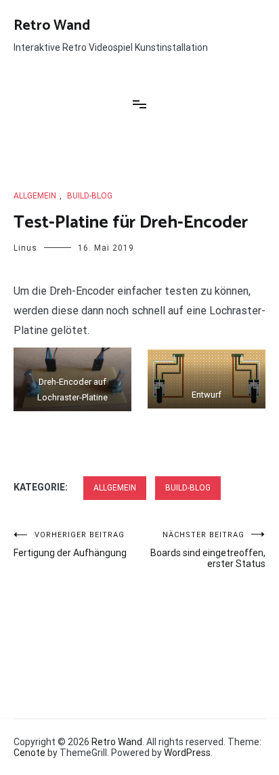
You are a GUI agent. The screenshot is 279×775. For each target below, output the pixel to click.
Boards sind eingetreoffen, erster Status (207, 549)
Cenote (29, 752)
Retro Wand (52, 25)
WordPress (187, 752)
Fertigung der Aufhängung (70, 544)
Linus (25, 248)
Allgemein (35, 196)
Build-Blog (89, 196)
